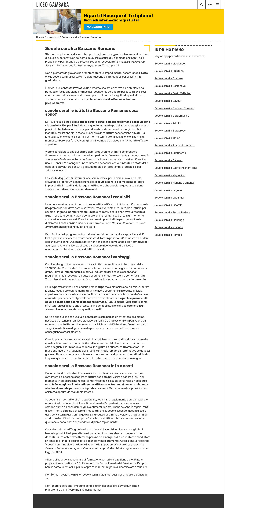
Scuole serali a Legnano (169, 190)
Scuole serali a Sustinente (170, 152)
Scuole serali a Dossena (169, 78)
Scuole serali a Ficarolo (168, 205)
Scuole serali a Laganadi (169, 197)
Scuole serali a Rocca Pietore (172, 212)
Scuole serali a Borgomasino (172, 115)
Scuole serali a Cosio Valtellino (173, 93)
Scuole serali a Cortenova (170, 85)
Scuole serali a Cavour (168, 100)
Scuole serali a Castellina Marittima (176, 167)
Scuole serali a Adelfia (168, 123)
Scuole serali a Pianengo (169, 219)
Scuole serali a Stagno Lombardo (175, 145)
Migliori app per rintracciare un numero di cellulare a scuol (179, 56)
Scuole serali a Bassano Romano (174, 108)
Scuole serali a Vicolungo (170, 63)
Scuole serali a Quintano (169, 71)
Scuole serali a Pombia (168, 234)
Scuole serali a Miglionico (170, 175)
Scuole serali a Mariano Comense (175, 182)
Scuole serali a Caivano (168, 160)
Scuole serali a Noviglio (169, 227)
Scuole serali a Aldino (167, 138)
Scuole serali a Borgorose (170, 130)
